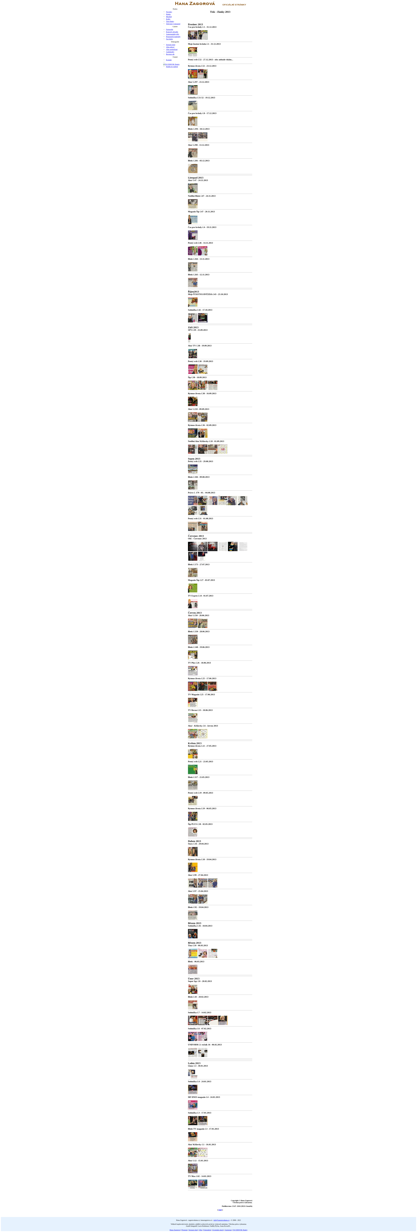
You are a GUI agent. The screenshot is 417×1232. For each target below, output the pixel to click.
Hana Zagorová (175, 1230)
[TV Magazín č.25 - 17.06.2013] (193, 706)
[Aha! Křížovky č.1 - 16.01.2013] (193, 1156)
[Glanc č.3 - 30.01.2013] (193, 1078)
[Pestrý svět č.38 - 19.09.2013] (193, 373)
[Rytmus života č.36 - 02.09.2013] (193, 437)
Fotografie (169, 29)
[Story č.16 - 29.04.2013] (193, 856)
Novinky (169, 12)
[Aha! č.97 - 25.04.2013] (193, 903)
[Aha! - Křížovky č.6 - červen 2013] (193, 738)
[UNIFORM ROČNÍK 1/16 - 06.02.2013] (193, 1057)
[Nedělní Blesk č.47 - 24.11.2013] (193, 208)
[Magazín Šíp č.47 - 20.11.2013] (193, 223)
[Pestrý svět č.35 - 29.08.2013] (193, 473)
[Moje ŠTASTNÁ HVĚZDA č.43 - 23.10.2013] (193, 306)
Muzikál (169, 17)
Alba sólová (170, 47)
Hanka (168, 14)
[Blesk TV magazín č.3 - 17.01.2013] (193, 1141)
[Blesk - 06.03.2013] (193, 973)
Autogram (228, 1230)
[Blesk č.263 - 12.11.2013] (193, 286)
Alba (200, 1230)
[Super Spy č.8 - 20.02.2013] (193, 993)
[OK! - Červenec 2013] (193, 550)
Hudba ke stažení (172, 67)
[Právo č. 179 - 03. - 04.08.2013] (193, 505)
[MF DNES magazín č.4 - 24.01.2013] (193, 1109)
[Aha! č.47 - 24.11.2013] (193, 192)
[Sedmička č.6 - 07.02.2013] (193, 1040)
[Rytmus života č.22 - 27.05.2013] (193, 758)
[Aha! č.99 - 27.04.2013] (193, 887)
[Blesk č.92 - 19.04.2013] (193, 919)
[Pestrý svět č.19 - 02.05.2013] (193, 805)
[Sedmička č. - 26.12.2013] (193, 109)
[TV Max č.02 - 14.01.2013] (193, 1188)
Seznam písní (170, 45)
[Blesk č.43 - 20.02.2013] (193, 1009)
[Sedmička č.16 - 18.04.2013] (193, 938)
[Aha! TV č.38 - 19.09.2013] (193, 358)
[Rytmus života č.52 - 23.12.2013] (193, 78)
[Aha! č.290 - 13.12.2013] (193, 157)
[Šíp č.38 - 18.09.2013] (193, 389)
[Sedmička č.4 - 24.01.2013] (193, 1093)
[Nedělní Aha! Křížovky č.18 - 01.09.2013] (193, 453)
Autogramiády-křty (172, 34)
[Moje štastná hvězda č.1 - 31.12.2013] (193, 56)
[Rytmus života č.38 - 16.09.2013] (193, 405)
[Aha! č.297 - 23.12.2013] (193, 94)
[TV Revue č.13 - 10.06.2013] (193, 722)
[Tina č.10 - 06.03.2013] (193, 957)
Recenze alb (170, 54)
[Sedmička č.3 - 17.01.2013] (193, 1125)
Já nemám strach (218, 1230)
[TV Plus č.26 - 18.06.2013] (193, 675)
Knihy (168, 19)
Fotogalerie (207, 1230)
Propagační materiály (173, 37)
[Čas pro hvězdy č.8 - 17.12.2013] (193, 125)
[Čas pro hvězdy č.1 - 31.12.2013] (193, 39)
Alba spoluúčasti (171, 49)
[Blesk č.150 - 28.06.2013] (193, 643)
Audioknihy (170, 52)
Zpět (220, 1210)
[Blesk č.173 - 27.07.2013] (193, 576)
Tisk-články (170, 21)
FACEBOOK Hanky (240, 1230)
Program (184, 1230)
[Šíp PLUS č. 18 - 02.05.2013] (193, 836)
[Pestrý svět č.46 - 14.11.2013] (193, 255)
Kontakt (169, 60)
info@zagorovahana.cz (221, 1220)
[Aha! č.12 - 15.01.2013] (193, 1172)
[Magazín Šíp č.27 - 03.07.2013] (193, 592)
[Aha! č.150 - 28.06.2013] (193, 627)
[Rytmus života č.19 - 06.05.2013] (193, 820)
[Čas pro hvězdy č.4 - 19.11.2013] (193, 239)
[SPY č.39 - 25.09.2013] (189, 342)
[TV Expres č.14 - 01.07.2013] (193, 608)
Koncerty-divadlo (172, 32)
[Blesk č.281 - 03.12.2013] (193, 173)
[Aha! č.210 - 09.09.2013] (193, 421)
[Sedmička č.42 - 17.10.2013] (193, 322)
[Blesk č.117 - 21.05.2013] (193, 789)
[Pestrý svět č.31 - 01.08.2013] (193, 530)
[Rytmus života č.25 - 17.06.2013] (193, 690)
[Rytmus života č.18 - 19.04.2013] (193, 871)
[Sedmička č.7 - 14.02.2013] (193, 1024)
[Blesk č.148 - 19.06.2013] (193, 659)
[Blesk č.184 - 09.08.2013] (193, 489)
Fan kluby (169, 39)
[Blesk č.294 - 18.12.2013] (193, 141)
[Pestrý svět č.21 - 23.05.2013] (193, 773)
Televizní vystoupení (173, 24)
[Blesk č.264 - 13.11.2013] (193, 271)
